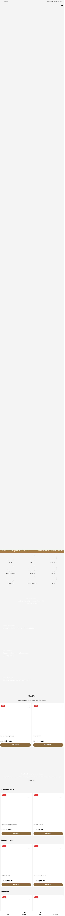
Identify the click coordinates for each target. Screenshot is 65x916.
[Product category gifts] (53, 570)
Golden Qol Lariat (6, 876)
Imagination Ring (37, 736)
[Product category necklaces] (53, 559)
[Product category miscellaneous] (10, 570)
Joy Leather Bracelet (38, 824)
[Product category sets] (10, 559)
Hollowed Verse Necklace (40, 876)
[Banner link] (32, 653)
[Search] (58, 6)
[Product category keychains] (31, 570)
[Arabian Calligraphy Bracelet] (15, 719)
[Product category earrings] (10, 580)
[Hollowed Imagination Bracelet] (16, 808)
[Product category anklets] (53, 580)
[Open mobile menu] (1, 6)
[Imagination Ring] (48, 719)
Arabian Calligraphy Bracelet (7, 736)
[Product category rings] (31, 559)
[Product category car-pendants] (31, 580)
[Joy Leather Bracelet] (48, 808)
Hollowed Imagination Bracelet (9, 824)
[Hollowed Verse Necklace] (48, 859)
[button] (15, 745)
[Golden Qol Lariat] (16, 859)
